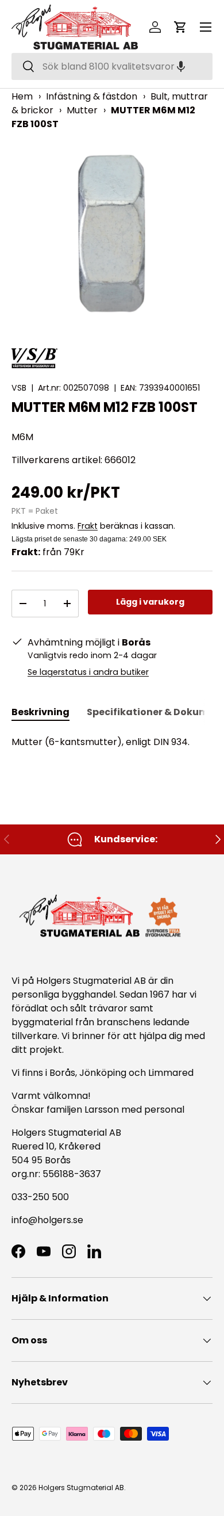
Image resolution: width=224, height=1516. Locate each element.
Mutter (82, 110)
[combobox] (112, 66)
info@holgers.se (47, 1220)
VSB (18, 388)
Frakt (88, 526)
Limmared (171, 1072)
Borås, (63, 1072)
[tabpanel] (112, 742)
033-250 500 (40, 1197)
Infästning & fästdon (91, 96)
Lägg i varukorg (150, 602)
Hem (22, 96)
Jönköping (104, 1072)
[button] (181, 66)
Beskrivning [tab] (40, 712)
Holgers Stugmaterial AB (81, 1487)
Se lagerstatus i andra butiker (88, 672)
